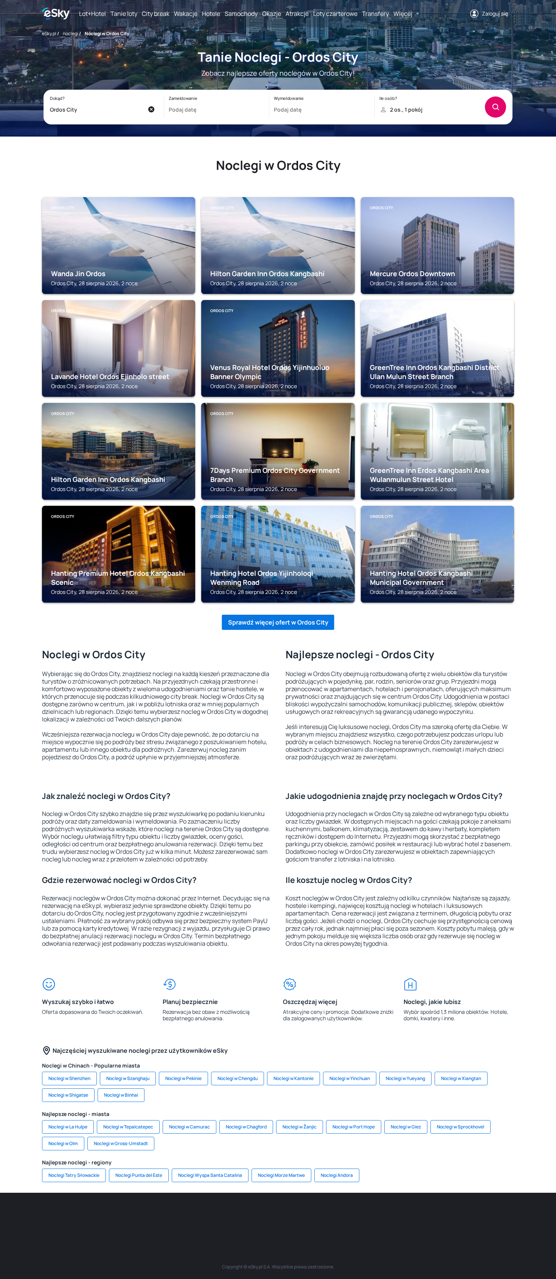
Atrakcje (297, 13)
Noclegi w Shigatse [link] (68, 1095)
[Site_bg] (142, 1215)
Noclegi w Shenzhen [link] (69, 1078)
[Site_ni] (391, 1215)
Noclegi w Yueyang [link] (405, 1078)
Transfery (375, 13)
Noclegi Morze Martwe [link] (281, 1175)
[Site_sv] (368, 1215)
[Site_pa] (346, 1215)
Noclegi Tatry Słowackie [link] (73, 1175)
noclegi (70, 33)
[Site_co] (300, 1215)
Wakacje (185, 13)
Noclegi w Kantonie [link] (293, 1078)
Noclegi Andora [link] (337, 1175)
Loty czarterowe (335, 13)
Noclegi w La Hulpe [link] (67, 1127)
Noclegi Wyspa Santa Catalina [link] (210, 1175)
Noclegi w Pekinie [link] (183, 1078)
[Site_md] (232, 1215)
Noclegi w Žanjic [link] (300, 1127)
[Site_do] (323, 1215)
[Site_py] (459, 1215)
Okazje (271, 13)
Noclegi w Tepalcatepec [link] (128, 1127)
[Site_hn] (437, 1215)
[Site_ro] (119, 1215)
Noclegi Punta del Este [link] (138, 1175)
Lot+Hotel (92, 13)
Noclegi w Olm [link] (63, 1143)
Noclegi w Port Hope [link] (353, 1127)
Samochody (241, 13)
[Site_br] (96, 1215)
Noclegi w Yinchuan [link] (349, 1078)
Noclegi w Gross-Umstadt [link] (121, 1143)
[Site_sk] (255, 1215)
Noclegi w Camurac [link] (189, 1127)
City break (155, 13)
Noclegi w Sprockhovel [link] (460, 1127)
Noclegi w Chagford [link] (246, 1127)
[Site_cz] (210, 1215)
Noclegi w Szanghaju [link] (127, 1078)
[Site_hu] (278, 1215)
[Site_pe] (164, 1215)
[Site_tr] (187, 1215)
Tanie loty (123, 13)
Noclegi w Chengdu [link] (237, 1078)
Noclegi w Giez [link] (406, 1127)
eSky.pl (49, 33)
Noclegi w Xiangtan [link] (461, 1078)
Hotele (211, 13)
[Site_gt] (414, 1215)
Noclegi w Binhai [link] (121, 1095)
